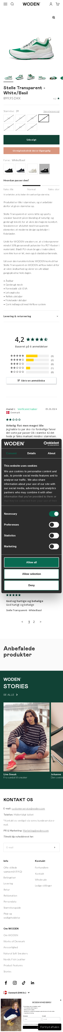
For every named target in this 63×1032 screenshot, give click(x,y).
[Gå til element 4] (42, 76)
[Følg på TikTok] (23, 982)
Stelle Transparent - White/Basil (24, 610)
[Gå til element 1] (8, 76)
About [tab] (51, 453)
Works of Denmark (14, 941)
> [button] (40, 622)
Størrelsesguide (12, 907)
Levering (8, 883)
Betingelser (10, 877)
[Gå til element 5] (53, 76)
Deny (31, 585)
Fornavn (25, 1016)
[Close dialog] (61, 1000)
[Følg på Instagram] (14, 982)
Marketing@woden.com (36, 830)
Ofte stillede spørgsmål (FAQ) (13, 869)
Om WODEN (11, 935)
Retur (7, 889)
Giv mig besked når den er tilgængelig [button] (31, 150)
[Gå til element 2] (19, 76)
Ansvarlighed (11, 947)
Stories (7, 971)
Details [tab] (31, 453)
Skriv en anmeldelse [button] (33, 380)
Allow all (31, 562)
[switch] (54, 524)
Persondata (10, 901)
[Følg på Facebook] (6, 982)
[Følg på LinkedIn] (32, 982)
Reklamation (10, 895)
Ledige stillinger (43, 885)
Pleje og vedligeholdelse (12, 915)
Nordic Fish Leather (15, 959)
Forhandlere (42, 867)
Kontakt (39, 873)
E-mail (44, 1016)
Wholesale (41, 879)
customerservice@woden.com (28, 808)
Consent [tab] (11, 453)
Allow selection (31, 573)
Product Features (13, 965)
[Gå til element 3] (31, 76)
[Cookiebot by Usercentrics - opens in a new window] (44, 443)
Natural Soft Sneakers (16, 953)
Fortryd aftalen (49, 1026)
